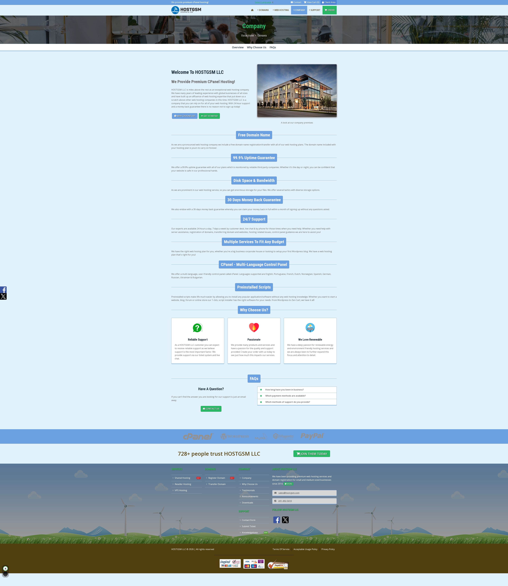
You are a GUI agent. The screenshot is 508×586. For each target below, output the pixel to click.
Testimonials (248, 490)
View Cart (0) (313, 2)
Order (331, 10)
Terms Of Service (281, 549)
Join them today (314, 454)
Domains (264, 10)
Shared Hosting (182, 477)
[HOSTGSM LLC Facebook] (276, 520)
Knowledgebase (250, 532)
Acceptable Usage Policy (305, 549)
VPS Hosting (181, 490)
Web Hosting (281, 10)
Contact (297, 2)
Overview (238, 47)
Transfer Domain (217, 484)
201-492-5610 (285, 500)
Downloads (247, 502)
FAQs (273, 47)
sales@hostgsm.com (288, 492)
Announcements (250, 496)
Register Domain (216, 477)
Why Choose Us (256, 47)
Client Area (330, 2)
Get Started (211, 115)
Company (299, 10)
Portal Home (247, 35)
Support (315, 10)
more (289, 484)
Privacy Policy (328, 549)
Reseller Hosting (183, 484)
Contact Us (212, 408)
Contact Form (248, 520)
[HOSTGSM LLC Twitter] (285, 520)
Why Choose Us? (186, 115)
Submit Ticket (249, 526)
